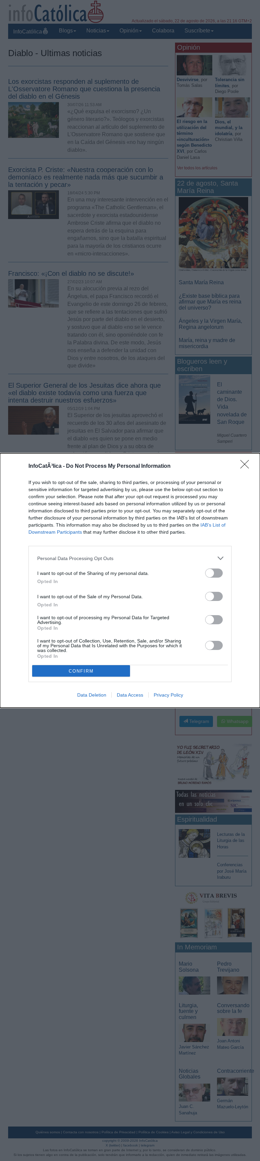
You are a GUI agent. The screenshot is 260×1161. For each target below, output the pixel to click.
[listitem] (130, 558)
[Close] (246, 466)
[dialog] (130, 580)
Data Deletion (91, 695)
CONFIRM (81, 671)
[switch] (214, 573)
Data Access (130, 695)
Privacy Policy (168, 695)
